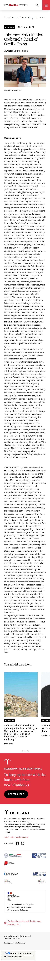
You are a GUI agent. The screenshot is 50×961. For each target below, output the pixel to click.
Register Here (16, 794)
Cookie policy (20, 943)
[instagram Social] (22, 843)
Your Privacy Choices (20, 953)
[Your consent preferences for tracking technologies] (13, 956)
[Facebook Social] (17, 843)
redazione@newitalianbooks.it (16, 837)
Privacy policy (8, 943)
